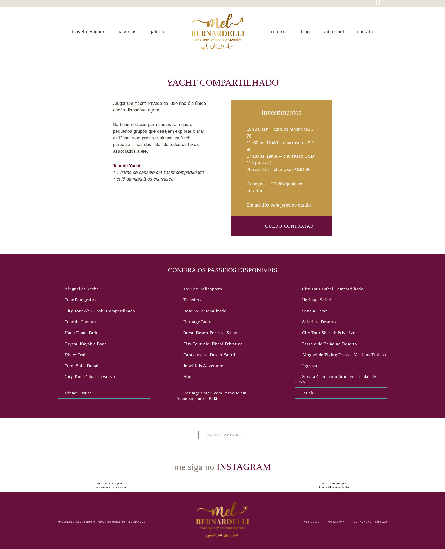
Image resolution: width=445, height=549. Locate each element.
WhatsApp (422, 491)
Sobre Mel (333, 32)
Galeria (157, 32)
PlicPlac (380, 522)
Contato (365, 32)
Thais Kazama (334, 522)
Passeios (127, 32)
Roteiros (279, 32)
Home (217, 32)
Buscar (385, 5)
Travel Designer (88, 32)
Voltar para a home (222, 434)
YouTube (352, 5)
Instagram (361, 5)
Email (370, 5)
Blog (305, 32)
